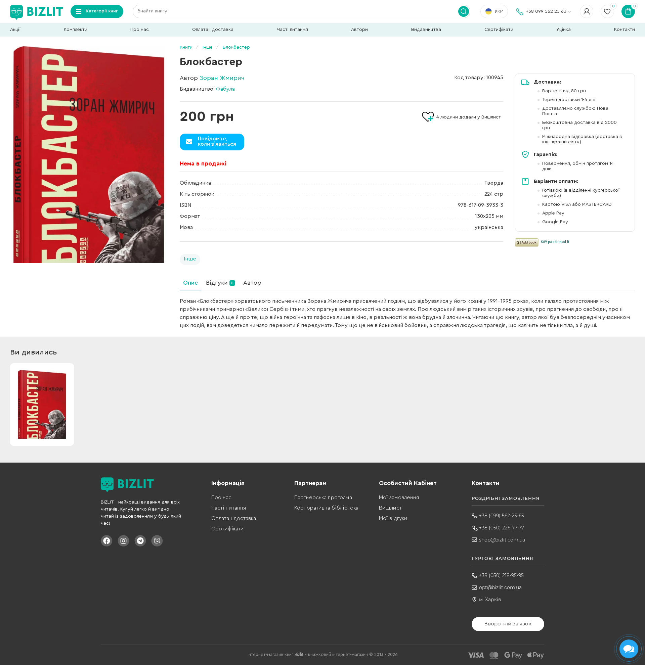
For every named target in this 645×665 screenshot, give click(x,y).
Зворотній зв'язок (507, 623)
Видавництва (426, 29)
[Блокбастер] (89, 154)
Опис (190, 283)
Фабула (225, 89)
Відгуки (219, 283)
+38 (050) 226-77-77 (501, 528)
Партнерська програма (323, 497)
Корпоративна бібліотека (326, 508)
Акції (15, 29)
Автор (252, 283)
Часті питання (292, 29)
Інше (190, 259)
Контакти (624, 29)
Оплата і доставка (212, 29)
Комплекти (75, 29)
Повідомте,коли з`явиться (217, 141)
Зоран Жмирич (222, 78)
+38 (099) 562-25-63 (501, 516)
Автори (359, 29)
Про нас (139, 29)
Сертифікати (498, 29)
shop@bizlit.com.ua (502, 540)
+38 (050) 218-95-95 (501, 575)
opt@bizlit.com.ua (500, 587)
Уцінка (563, 29)
